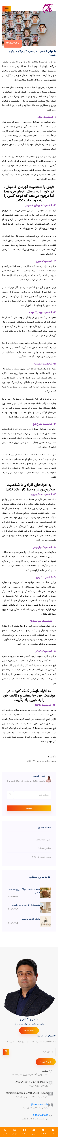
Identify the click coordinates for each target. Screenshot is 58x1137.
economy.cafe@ (39, 1104)
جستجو (29, 808)
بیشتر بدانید (29, 1030)
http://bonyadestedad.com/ (41, 761)
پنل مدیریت (46, 1061)
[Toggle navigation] (6, 8)
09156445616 (40, 1115)
